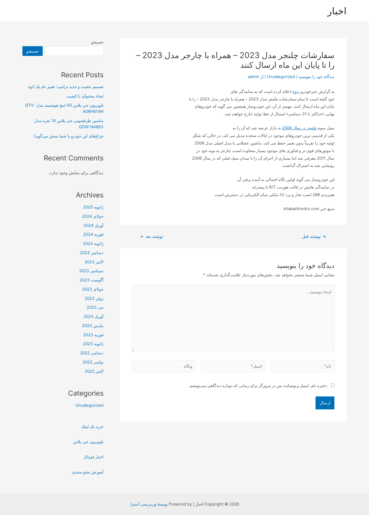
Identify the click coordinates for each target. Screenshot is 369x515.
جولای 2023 (92, 289)
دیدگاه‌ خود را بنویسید (316, 76)
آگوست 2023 (91, 279)
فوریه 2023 (93, 334)
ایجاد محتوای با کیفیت (84, 96)
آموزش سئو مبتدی (87, 471)
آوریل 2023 (93, 316)
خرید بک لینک (92, 426)
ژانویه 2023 (93, 343)
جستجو (97, 42)
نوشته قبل (314, 236)
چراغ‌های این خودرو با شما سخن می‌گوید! (68, 136)
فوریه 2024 (93, 234)
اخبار (337, 10)
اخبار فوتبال (93, 456)
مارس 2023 (92, 325)
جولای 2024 (92, 216)
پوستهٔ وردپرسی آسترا (149, 504)
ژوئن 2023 (94, 298)
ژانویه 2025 (93, 207)
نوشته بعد (151, 236)
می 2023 (95, 307)
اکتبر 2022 (94, 371)
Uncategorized (281, 76)
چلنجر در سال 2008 (299, 127)
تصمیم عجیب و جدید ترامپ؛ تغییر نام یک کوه (65, 86)
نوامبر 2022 (93, 362)
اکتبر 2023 (94, 261)
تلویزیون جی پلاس (88, 441)
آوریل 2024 (93, 225)
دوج (296, 91)
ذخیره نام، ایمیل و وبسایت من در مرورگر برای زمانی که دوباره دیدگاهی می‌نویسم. (258, 385)
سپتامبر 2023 (91, 270)
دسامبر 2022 (91, 352)
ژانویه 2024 (93, 243)
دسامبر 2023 (91, 252)
